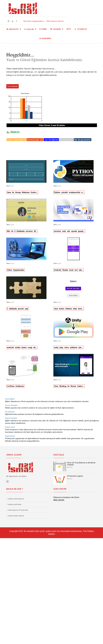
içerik (12, 186)
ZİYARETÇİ (82, 29)
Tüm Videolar (12, 86)
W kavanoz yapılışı (75, 476)
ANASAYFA (13, 29)
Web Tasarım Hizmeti (55, 21)
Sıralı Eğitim (10, 399)
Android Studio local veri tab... (68, 270)
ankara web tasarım (16, 499)
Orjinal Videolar (11, 418)
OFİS (68, 29)
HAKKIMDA (46, 38)
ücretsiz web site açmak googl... (69, 231)
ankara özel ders (14, 504)
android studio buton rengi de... (22, 347)
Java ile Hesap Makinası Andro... (22, 192)
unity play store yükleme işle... (68, 347)
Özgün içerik (10, 427)
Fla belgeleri (10, 412)
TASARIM (57, 29)
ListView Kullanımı (15, 386)
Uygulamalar (10, 436)
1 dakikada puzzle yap (17, 309)
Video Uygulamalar (15, 270)
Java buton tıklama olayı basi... (68, 309)
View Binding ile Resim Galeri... (69, 386)
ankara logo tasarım (16, 516)
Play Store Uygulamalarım (33, 21)
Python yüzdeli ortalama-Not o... (69, 192)
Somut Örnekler (11, 405)
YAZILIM (30, 29)
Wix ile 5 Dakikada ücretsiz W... (22, 231)
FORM (44, 29)
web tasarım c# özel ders (18, 510)
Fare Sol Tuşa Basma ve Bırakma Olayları (81, 464)
